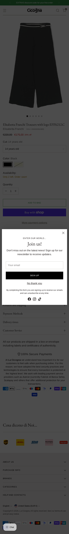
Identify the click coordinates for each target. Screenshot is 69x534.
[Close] (63, 232)
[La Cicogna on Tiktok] (40, 299)
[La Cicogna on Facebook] (29, 299)
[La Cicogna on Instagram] (34, 299)
